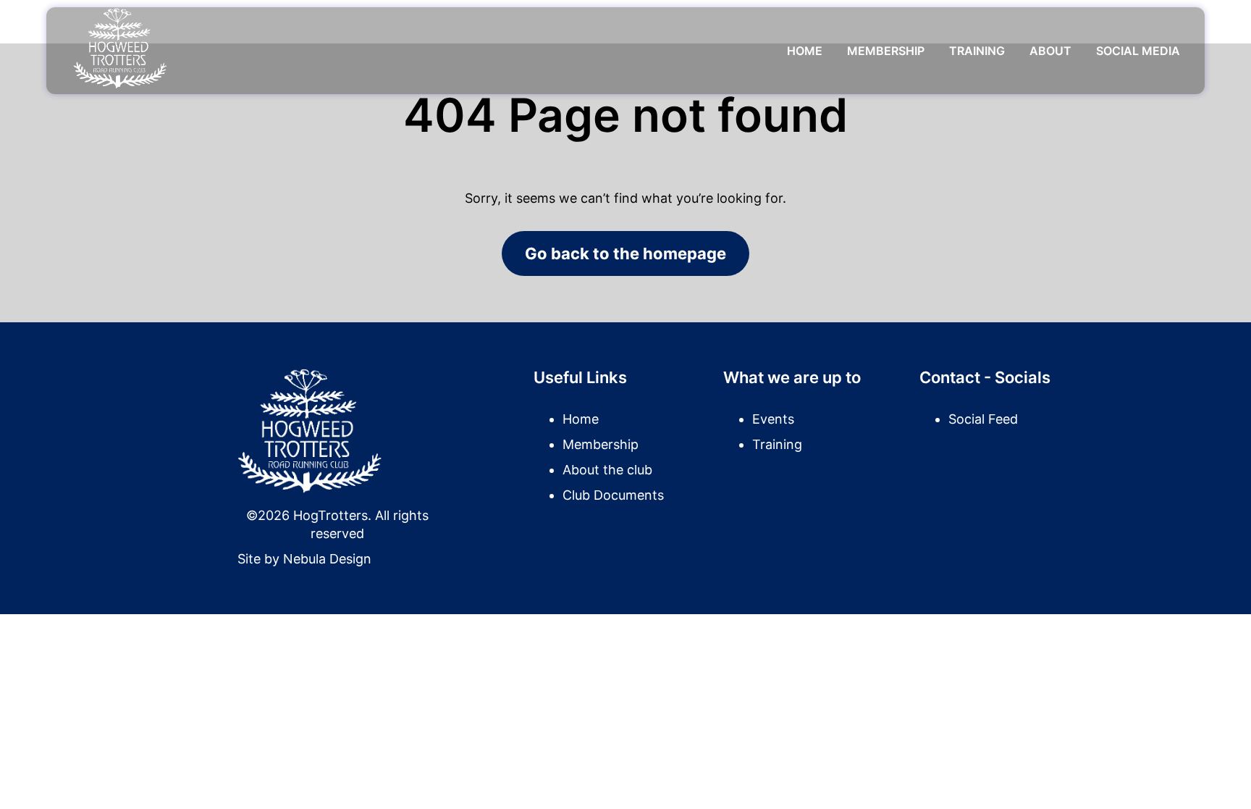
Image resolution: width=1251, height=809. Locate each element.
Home (804, 50)
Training (977, 50)
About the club (607, 469)
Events (773, 419)
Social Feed (983, 419)
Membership (885, 50)
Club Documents (613, 495)
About (1050, 50)
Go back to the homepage (625, 253)
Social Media (1138, 50)
